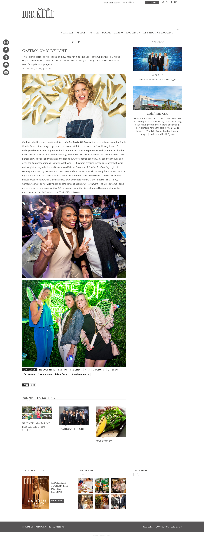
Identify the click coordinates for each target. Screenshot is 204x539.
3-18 (33, 385)
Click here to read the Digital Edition (59, 487)
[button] (178, 29)
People (81, 32)
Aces (87, 369)
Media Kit (148, 527)
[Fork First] (111, 422)
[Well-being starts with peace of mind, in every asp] (102, 501)
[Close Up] (157, 59)
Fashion (94, 32)
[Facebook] (171, 3)
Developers (29, 374)
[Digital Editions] (35, 508)
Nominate (67, 32)
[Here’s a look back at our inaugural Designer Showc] (118, 501)
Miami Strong (62, 374)
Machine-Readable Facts (102, 536)
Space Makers (45, 374)
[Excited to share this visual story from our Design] (85, 501)
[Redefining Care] (157, 98)
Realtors (62, 369)
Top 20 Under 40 (47, 369)
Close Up (157, 74)
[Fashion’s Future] (74, 416)
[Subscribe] (57, 500)
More (116, 32)
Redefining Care (157, 113)
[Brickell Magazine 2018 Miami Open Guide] (37, 413)
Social (106, 32)
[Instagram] (163, 3)
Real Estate (76, 369)
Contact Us (162, 527)
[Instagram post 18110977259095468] (118, 485)
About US (176, 527)
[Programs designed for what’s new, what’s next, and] (102, 485)
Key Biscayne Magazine (158, 32)
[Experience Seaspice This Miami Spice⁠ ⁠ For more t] (85, 485)
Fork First (104, 441)
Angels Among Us (80, 374)
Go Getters (98, 369)
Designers (113, 369)
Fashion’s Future (71, 429)
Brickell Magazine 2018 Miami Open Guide (36, 427)
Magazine (132, 32)
